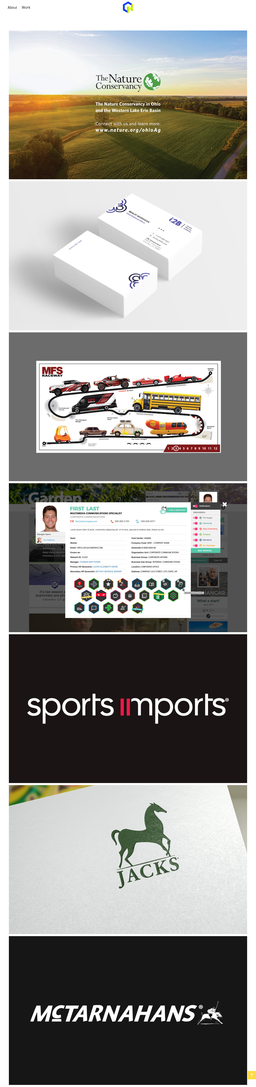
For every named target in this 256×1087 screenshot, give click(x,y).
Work (26, 7)
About (12, 7)
